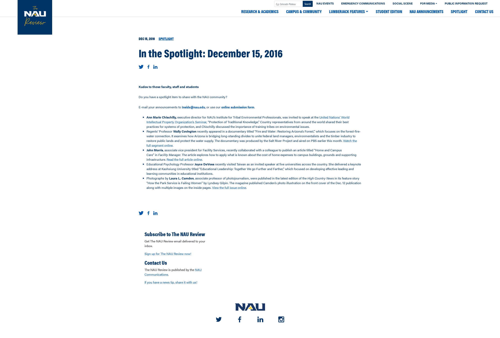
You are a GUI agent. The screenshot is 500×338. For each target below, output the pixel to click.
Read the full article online (184, 159)
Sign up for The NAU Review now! (168, 253)
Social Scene (403, 3)
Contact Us (484, 11)
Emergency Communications (363, 3)
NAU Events (325, 3)
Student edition (389, 11)
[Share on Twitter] (141, 66)
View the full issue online (229, 187)
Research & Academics (260, 11)
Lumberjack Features (347, 11)
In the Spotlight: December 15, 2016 (211, 52)
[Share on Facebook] (148, 66)
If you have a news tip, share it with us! (171, 282)
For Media (427, 3)
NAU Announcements (426, 11)
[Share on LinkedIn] (155, 66)
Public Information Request (466, 3)
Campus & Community (304, 11)
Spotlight (459, 11)
